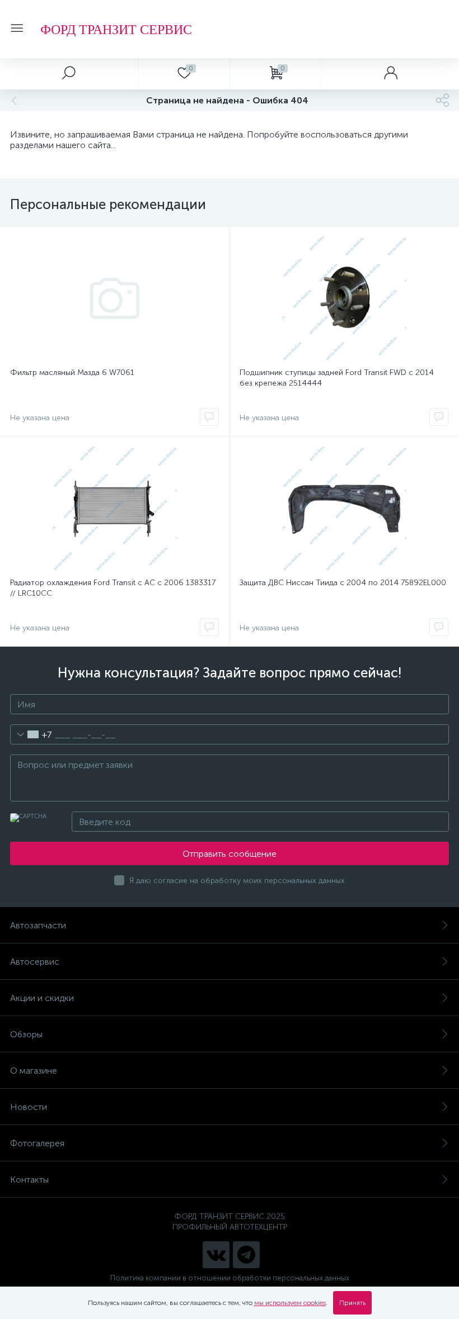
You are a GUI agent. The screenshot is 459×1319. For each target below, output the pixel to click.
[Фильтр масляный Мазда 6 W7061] (114, 298)
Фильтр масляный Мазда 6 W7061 (72, 372)
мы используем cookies (290, 1303)
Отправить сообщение (229, 853)
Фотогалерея (37, 1143)
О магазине (33, 1070)
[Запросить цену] (209, 417)
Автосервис (34, 961)
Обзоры (26, 1034)
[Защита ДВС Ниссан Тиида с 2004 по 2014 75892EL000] (344, 509)
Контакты (29, 1179)
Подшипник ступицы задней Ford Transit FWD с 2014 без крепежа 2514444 (337, 378)
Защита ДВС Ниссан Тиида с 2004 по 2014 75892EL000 (343, 582)
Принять (352, 1303)
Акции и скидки (42, 998)
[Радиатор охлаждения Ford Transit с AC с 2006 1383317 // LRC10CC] (114, 509)
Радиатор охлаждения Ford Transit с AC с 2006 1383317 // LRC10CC (113, 588)
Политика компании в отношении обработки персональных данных (229, 1278)
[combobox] (31, 734)
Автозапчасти (38, 925)
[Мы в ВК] (216, 1254)
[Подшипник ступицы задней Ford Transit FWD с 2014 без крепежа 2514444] (344, 298)
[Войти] (390, 73)
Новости (28, 1107)
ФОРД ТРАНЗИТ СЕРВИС (116, 29)
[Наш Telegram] (246, 1254)
